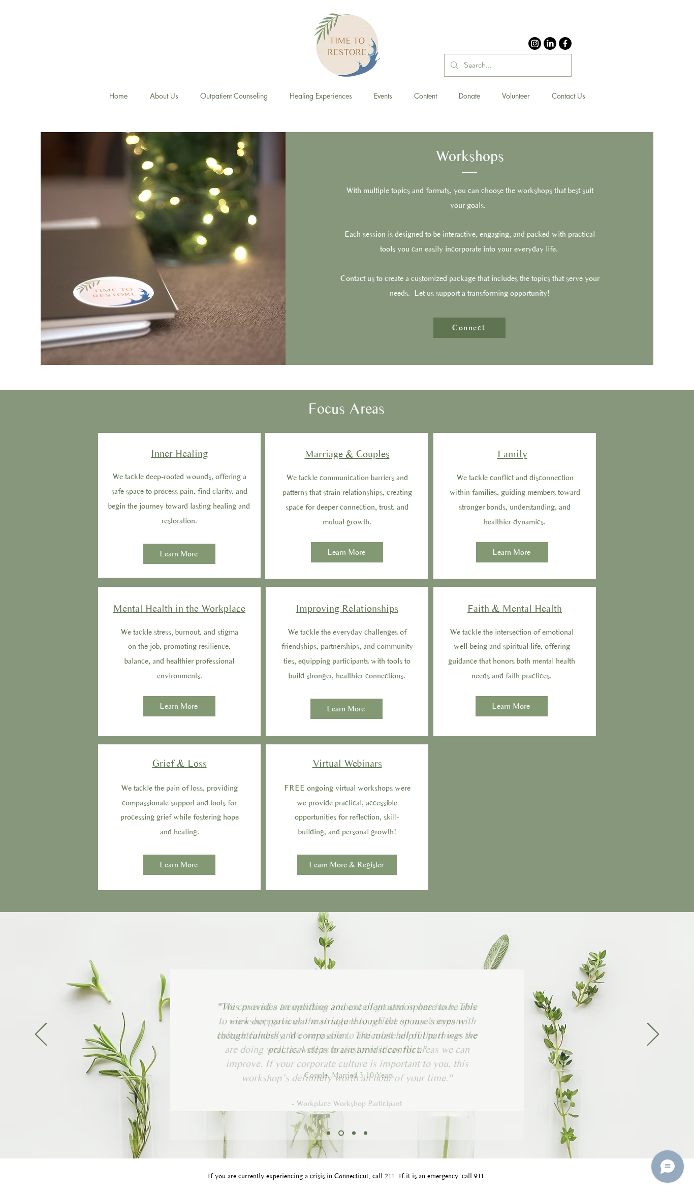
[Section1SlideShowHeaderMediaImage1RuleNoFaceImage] (341, 1133)
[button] (164, 96)
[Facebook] (565, 43)
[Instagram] (534, 43)
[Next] (653, 1035)
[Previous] (41, 1035)
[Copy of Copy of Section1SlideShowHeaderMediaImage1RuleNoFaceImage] (354, 1133)
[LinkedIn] (550, 43)
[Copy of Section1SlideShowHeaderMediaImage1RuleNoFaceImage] (328, 1133)
